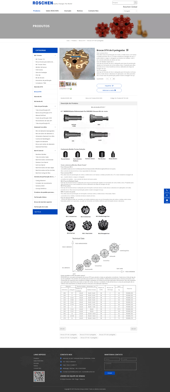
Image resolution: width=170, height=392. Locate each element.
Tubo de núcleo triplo (42, 157)
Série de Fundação (41, 72)
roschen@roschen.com (74, 372)
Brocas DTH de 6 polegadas (107, 334)
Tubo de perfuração (41, 106)
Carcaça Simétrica (41, 188)
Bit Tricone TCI (40, 59)
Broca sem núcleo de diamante (45, 144)
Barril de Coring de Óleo (43, 173)
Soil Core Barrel (40, 165)
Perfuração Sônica (40, 197)
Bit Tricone (38, 55)
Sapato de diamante (42, 141)
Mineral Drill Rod (41, 115)
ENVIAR (110, 373)
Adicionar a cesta (108, 90)
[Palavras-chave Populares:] (135, 2)
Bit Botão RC (38, 101)
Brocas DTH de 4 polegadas (88, 334)
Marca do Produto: (91, 98)
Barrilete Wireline (41, 154)
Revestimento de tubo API (44, 120)
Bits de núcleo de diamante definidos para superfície (46, 133)
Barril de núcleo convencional (44, 160)
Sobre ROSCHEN (38, 361)
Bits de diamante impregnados (45, 131)
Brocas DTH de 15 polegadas (68, 337)
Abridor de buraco (41, 67)
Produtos (36, 358)
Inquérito (108, 86)
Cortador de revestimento (44, 183)
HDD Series (39, 70)
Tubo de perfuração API (43, 110)
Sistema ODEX (40, 186)
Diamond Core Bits (40, 127)
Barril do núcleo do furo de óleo (45, 170)
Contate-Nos (37, 368)
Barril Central (38, 150)
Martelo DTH (38, 87)
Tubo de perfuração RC (43, 123)
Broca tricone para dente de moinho (46, 62)
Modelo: (63, 98)
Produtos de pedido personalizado (45, 192)
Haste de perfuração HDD (44, 118)
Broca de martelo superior (43, 202)
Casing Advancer (41, 180)
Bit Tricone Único (41, 64)
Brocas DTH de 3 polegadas (68, 334)
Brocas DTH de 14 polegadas (89, 337)
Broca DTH (37, 92)
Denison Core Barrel (42, 162)
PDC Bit (38, 75)
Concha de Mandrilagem (43, 139)
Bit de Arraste (40, 78)
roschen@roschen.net (88, 372)
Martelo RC (38, 96)
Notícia (36, 366)
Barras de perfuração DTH (44, 113)
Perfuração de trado (41, 207)
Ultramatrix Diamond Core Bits (45, 136)
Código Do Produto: (116, 98)
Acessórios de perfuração (43, 80)
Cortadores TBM (41, 83)
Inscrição (36, 363)
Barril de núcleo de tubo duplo (45, 167)
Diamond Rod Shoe (41, 147)
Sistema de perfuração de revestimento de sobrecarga (45, 177)
